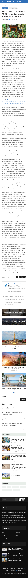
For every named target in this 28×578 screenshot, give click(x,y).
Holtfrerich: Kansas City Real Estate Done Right (18, 474)
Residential (16, 490)
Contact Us (12, 568)
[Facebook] (17, 277)
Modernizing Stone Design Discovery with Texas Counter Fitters (15, 550)
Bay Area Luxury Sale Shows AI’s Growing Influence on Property (16, 554)
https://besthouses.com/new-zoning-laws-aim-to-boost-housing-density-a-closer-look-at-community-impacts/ (14, 102)
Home (3, 5)
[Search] (25, 1)
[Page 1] (13, 392)
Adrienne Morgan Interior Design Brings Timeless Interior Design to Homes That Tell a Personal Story (18, 466)
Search (23, 399)
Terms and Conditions (10, 570)
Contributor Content (13, 8)
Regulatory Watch (7, 490)
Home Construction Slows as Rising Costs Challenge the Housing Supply (14, 368)
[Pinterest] (22, 277)
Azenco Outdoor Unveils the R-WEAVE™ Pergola (14, 388)
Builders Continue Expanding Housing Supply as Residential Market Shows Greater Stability (18, 457)
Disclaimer (20, 570)
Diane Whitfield (14, 286)
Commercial (15, 487)
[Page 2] (14, 392)
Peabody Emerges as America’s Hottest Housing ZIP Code (14, 347)
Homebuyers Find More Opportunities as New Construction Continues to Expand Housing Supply (17, 448)
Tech (9, 487)
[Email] (25, 277)
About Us (5, 568)
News (4, 487)
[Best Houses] (14, 1)
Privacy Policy (20, 568)
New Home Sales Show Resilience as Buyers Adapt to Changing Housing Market (18, 439)
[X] (20, 277)
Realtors (6, 5)
